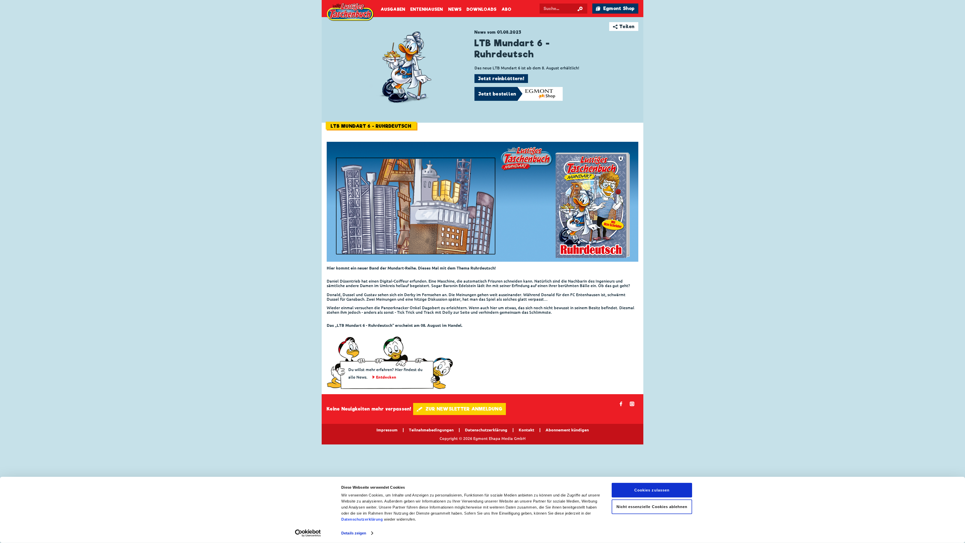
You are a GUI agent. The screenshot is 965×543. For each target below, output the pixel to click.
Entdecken (386, 377)
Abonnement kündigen (567, 430)
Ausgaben (393, 9)
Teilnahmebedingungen (431, 430)
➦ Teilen (624, 26)
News (455, 9)
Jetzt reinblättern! (501, 78)
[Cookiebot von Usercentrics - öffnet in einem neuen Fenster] (308, 533)
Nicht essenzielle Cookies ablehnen (652, 506)
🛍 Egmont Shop (615, 8)
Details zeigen (353, 533)
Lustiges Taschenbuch (350, 12)
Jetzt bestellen (497, 94)
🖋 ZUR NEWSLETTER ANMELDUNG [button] (459, 409)
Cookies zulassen (651, 490)
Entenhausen (426, 9)
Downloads (482, 9)
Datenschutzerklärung (362, 519)
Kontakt (526, 430)
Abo (506, 9)
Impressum (387, 430)
